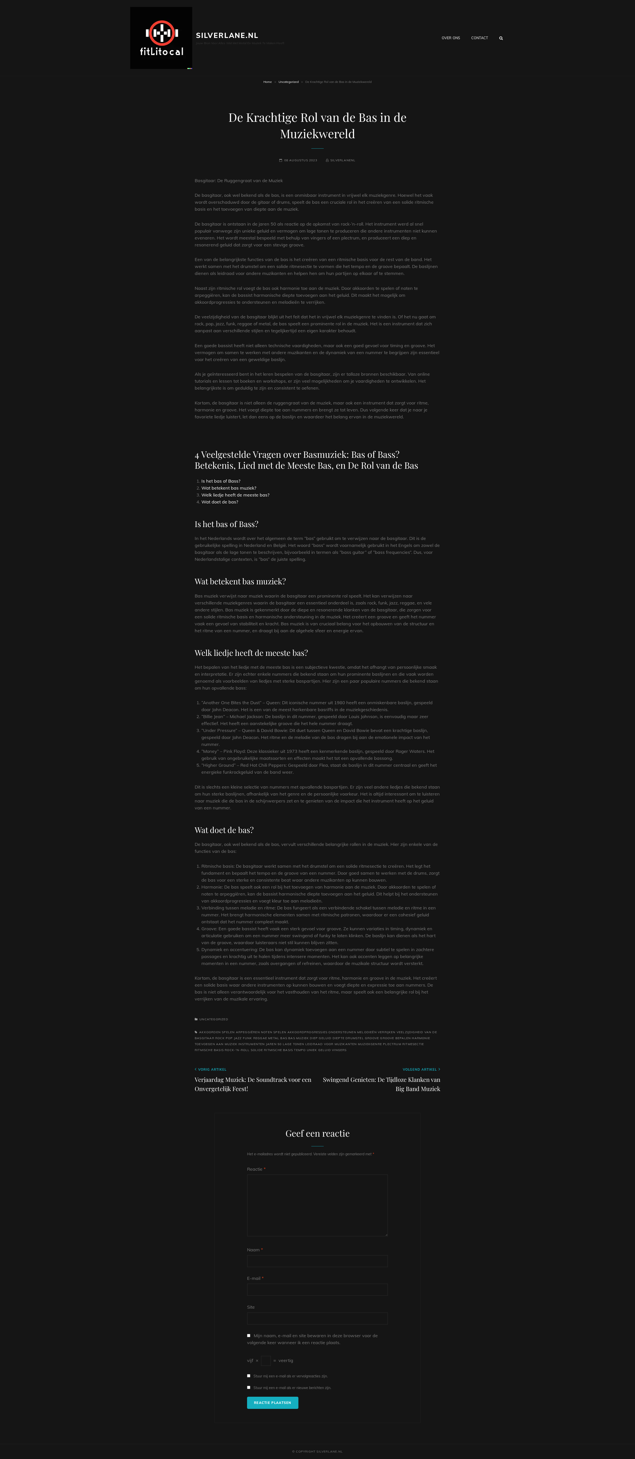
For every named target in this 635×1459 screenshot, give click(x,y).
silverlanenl (342, 160)
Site (251, 1307)
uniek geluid (319, 1050)
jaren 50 (274, 1044)
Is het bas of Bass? (220, 481)
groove (372, 1038)
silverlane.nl (227, 35)
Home (267, 82)
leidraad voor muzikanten (331, 1044)
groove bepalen (395, 1038)
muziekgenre (370, 1044)
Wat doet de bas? (219, 502)
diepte (339, 1038)
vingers (339, 1050)
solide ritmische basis (272, 1050)
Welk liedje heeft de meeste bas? (235, 495)
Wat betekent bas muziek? (228, 488)
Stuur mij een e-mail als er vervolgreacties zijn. (291, 1376)
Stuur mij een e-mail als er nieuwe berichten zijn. (292, 1388)
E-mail (255, 1278)
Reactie (256, 1169)
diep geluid (320, 1038)
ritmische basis (209, 1050)
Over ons (451, 38)
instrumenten (251, 1044)
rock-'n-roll (237, 1050)
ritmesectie (413, 1044)
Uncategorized (289, 82)
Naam (255, 1250)
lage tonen (293, 1044)
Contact (479, 38)
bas (283, 1038)
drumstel (355, 1038)
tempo (300, 1050)
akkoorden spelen (217, 1032)
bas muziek (298, 1038)
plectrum (392, 1044)
